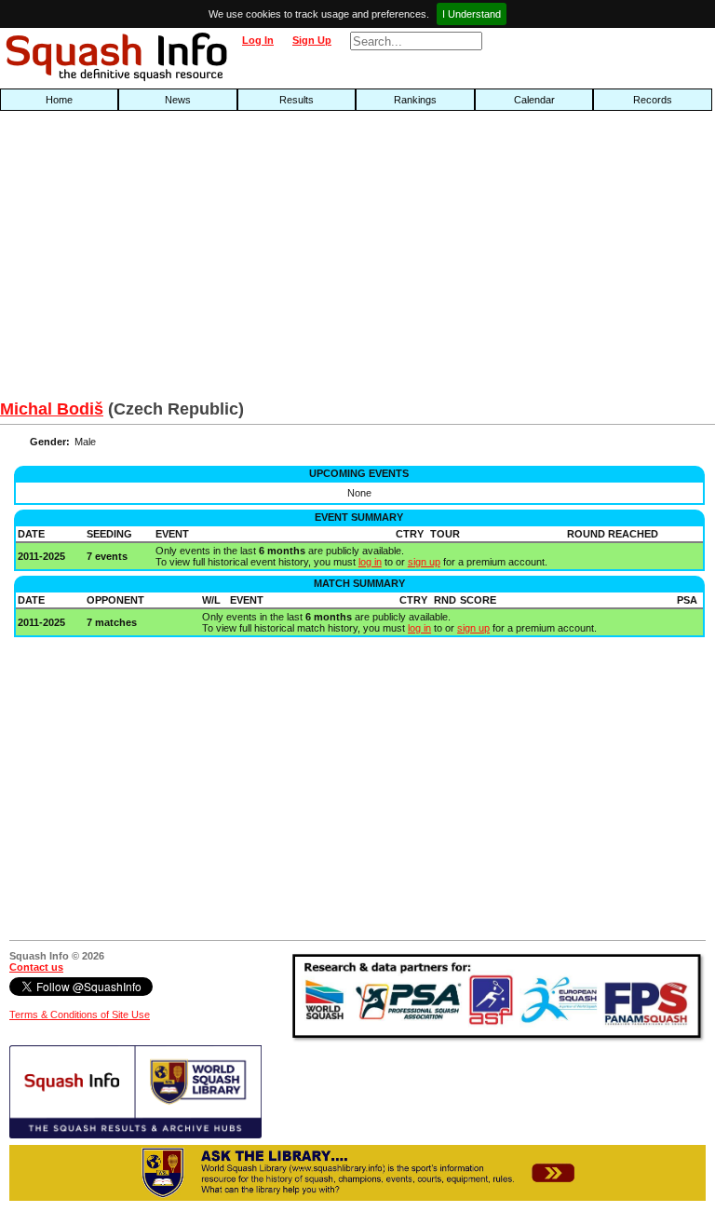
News (178, 99)
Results (296, 99)
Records (652, 99)
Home (59, 99)
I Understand (471, 14)
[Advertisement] (229, 259)
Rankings (415, 99)
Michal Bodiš (51, 409)
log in (370, 561)
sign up (424, 561)
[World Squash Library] (135, 1134)
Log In (258, 40)
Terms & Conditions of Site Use (79, 1014)
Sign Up (311, 40)
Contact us (36, 967)
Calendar (534, 99)
